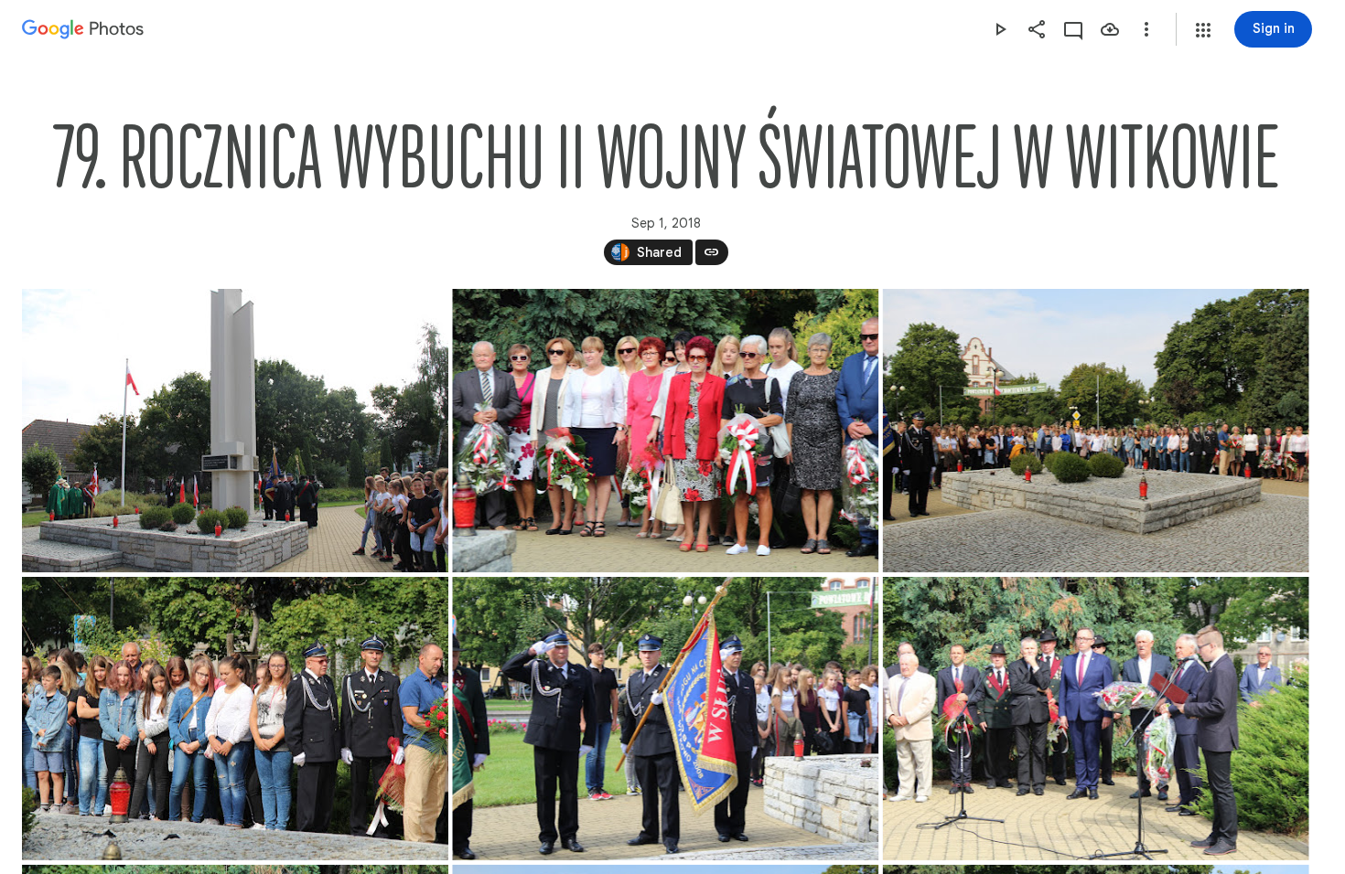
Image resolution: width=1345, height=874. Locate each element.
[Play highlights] (1000, 29)
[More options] (1146, 29)
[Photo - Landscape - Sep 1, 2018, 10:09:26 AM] (1096, 718)
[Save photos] (1110, 29)
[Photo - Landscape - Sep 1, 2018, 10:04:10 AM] (235, 430)
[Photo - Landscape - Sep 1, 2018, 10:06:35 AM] (235, 718)
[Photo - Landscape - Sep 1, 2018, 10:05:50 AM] (1096, 430)
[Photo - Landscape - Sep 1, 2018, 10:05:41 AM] (665, 430)
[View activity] (1073, 29)
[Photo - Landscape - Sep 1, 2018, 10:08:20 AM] (665, 718)
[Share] (1036, 29)
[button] (1203, 30)
